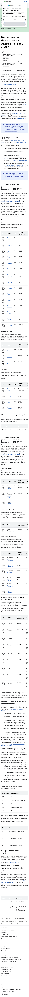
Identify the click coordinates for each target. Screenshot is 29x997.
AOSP (2, 34)
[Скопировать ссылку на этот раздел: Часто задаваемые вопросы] (25, 693)
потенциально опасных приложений (18, 160)
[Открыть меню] (2, 1)
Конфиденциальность (7, 989)
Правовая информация (7, 987)
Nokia (7, 882)
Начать (14, 24)
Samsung (12, 882)
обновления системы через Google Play (11, 216)
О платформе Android (6, 984)
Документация (8, 34)
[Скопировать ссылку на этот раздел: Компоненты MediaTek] (16, 510)
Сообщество (15, 984)
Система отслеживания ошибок (8, 980)
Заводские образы (5, 938)
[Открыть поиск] (19, 1)
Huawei (20, 881)
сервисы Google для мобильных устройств (14, 165)
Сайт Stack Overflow (5, 977)
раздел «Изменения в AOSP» (8, 28)
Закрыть (14, 19)
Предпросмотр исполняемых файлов (9, 936)
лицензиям (3, 920)
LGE (24, 881)
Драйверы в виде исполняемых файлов (9, 940)
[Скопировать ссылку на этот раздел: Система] (7, 369)
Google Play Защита (21, 142)
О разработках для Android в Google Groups (11, 959)
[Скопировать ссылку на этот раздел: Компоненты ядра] (13, 468)
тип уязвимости (5, 201)
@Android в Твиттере (5, 948)
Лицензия (16, 987)
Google (16, 881)
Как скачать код (4, 934)
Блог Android (4, 953)
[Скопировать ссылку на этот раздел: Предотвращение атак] (20, 138)
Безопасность (16, 34)
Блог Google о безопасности (7, 955)
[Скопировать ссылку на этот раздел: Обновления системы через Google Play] (2, 417)
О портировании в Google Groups (8, 961)
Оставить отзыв (17, 989)
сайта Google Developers (12, 862)
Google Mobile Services (6, 975)
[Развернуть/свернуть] (9, 51)
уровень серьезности (15, 201)
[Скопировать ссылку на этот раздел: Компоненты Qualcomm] (17, 537)
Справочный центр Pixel (6, 969)
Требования (3, 932)
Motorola (3, 882)
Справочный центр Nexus (6, 971)
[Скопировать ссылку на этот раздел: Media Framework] (13, 332)
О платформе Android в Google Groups (9, 957)
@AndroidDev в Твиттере (6, 950)
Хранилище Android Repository (8, 930)
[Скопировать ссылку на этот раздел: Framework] (9, 220)
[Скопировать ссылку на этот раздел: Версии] (8, 893)
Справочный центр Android (7, 967)
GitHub (2, 943)
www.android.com (5, 973)
